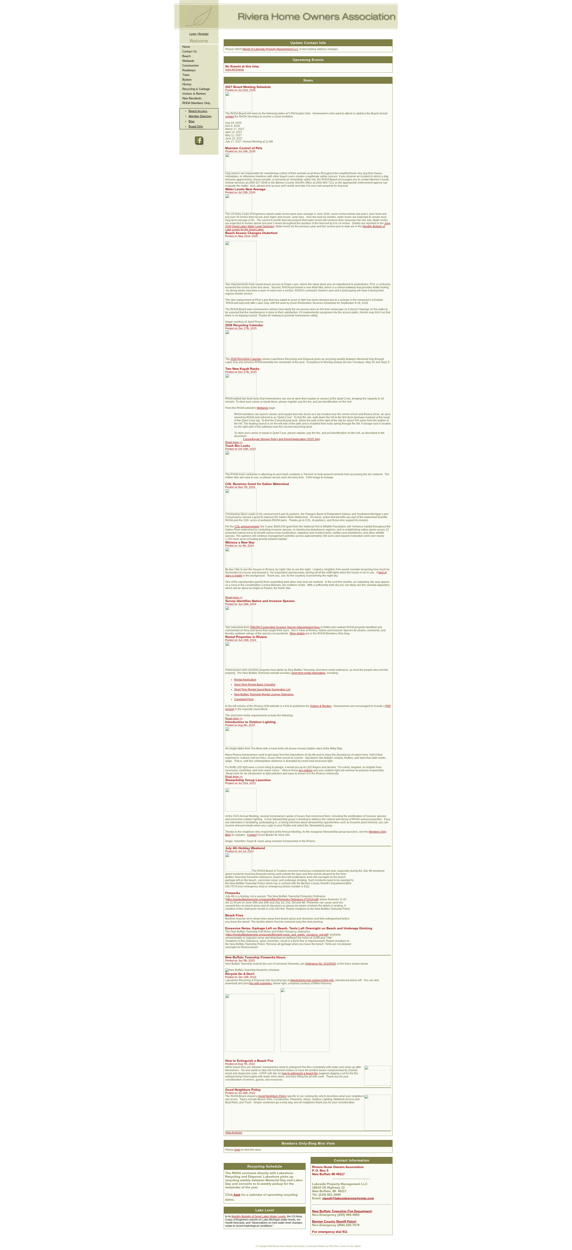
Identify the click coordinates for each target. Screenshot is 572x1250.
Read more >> (234, 442)
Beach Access (198, 111)
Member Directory (200, 116)
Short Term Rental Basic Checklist (254, 684)
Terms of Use (347, 1246)
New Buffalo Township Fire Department (342, 1211)
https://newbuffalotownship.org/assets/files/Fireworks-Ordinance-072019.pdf (272, 899)
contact (229, 116)
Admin (358, 1246)
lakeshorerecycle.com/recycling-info (312, 980)
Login (192, 34)
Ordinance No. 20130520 (320, 963)
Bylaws (187, 79)
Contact (252, 834)
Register (203, 34)
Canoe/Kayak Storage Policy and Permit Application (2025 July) (281, 439)
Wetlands (188, 61)
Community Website (315, 1246)
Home (186, 46)
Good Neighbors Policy (272, 1096)
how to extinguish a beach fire (300, 1073)
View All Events (234, 69)
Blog (191, 121)
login (237, 1149)
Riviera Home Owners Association (289, 1246)
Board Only (196, 126)
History (186, 84)
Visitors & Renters (194, 93)
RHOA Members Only (196, 103)
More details (297, 633)
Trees (186, 75)
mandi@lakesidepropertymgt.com (348, 1198)
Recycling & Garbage (196, 89)
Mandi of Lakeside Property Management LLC (271, 49)
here (236, 1194)
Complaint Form (244, 699)
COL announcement (247, 526)
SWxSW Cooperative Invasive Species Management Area (285, 627)
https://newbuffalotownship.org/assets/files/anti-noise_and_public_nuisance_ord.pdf (277, 934)
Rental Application (245, 679)
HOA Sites (334, 1246)
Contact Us (189, 51)
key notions (306, 770)
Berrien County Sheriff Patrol (334, 1221)
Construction (190, 65)
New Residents (192, 98)
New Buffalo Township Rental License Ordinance (264, 694)
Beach (186, 56)
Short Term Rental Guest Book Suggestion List (262, 689)
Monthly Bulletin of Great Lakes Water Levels (258, 1216)
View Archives (233, 1132)
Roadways (189, 70)
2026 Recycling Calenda (246, 359)
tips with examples (260, 983)
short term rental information (308, 673)
